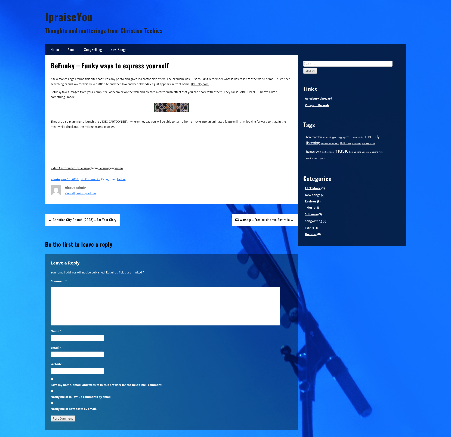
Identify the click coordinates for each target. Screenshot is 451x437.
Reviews (310, 201)
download (356, 143)
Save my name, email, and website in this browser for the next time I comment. (106, 385)
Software (311, 214)
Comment (59, 281)
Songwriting (93, 49)
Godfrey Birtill (368, 143)
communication (357, 137)
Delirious (345, 143)
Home (55, 49)
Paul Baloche (355, 152)
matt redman (328, 152)
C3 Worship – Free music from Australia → (264, 219)
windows (310, 158)
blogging (341, 137)
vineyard (374, 152)
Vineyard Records (317, 105)
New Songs (118, 49)
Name (56, 331)
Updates (365, 152)
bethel (325, 137)
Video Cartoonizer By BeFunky (71, 168)
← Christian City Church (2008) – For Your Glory (82, 219)
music (341, 150)
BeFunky (104, 168)
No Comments (90, 179)
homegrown (313, 151)
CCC (347, 137)
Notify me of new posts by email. (74, 409)
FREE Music (313, 188)
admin (55, 179)
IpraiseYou (69, 16)
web (381, 152)
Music (311, 208)
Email (56, 348)
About (71, 49)
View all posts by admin (80, 193)
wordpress (320, 158)
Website (56, 364)
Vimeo (119, 168)
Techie (121, 179)
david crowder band (330, 143)
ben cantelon (314, 137)
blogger (332, 137)
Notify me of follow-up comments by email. (81, 397)
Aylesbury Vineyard (318, 98)
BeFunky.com (200, 84)
